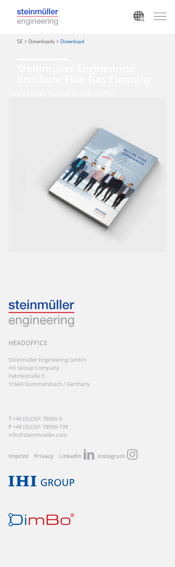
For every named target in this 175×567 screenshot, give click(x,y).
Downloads (41, 41)
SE (20, 41)
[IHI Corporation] (41, 484)
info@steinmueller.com (37, 435)
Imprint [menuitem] (18, 456)
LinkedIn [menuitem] (70, 456)
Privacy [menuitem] (44, 456)
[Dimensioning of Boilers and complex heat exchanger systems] (41, 524)
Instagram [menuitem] (111, 456)
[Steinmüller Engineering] (37, 12)
